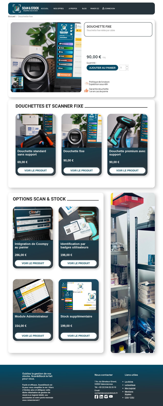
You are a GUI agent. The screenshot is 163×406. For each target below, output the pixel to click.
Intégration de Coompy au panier (31, 245)
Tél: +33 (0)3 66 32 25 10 (105, 387)
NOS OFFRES (58, 8)
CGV (127, 397)
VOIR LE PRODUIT (35, 170)
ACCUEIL (44, 8)
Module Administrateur (31, 316)
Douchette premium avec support (127, 152)
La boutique (130, 385)
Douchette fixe (73, 151)
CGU (132, 397)
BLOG (84, 8)
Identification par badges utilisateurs (74, 245)
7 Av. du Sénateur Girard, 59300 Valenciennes (106, 382)
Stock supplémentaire (76, 316)
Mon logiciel (130, 388)
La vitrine (129, 381)
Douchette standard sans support (31, 152)
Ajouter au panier (102, 67)
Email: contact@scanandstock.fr (106, 391)
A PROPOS (73, 8)
